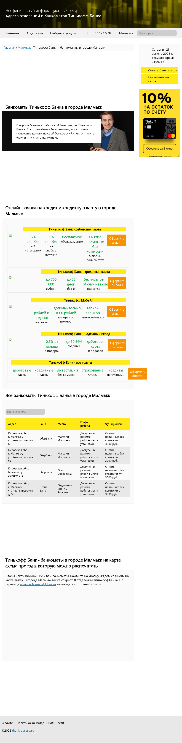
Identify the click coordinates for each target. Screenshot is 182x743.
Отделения (34, 33)
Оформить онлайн (117, 240)
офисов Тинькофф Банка (38, 584)
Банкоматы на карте (158, 79)
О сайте (7, 723)
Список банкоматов (162, 70)
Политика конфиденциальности (40, 723)
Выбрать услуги (63, 33)
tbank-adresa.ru (23, 730)
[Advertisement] (68, 76)
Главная (12, 33)
